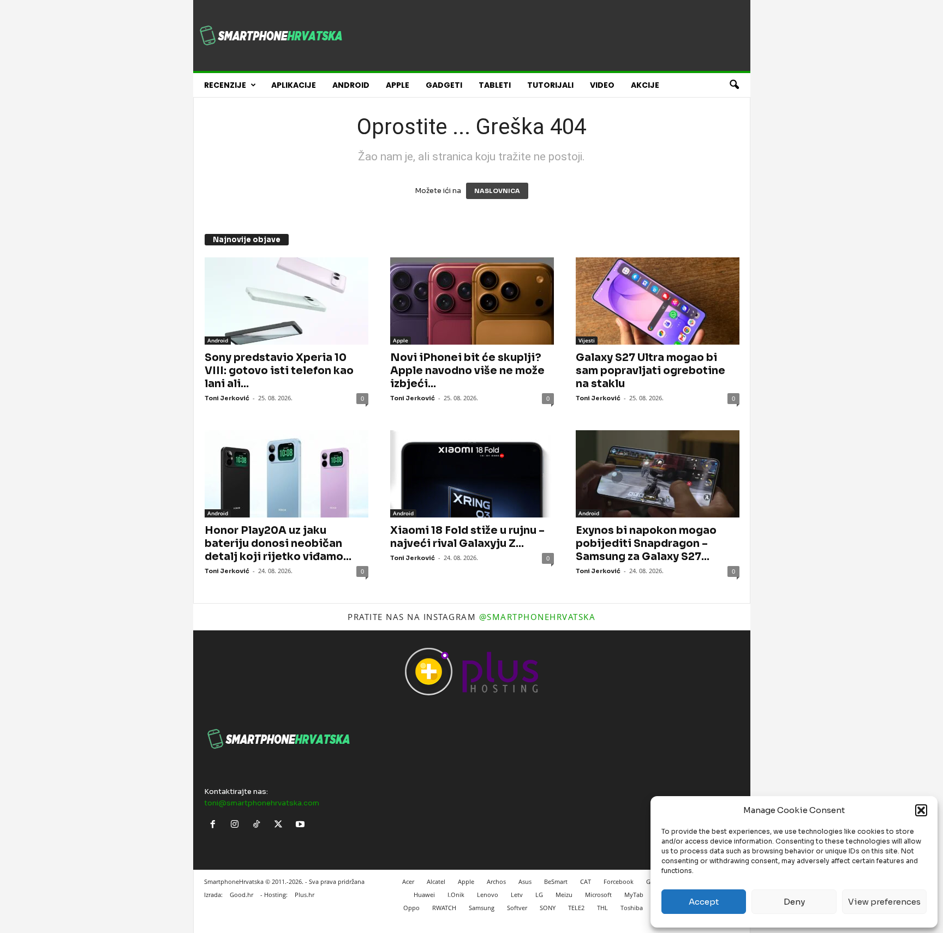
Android (350, 85)
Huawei (424, 894)
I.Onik (455, 894)
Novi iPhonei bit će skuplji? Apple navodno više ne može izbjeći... (467, 370)
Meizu (564, 894)
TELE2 (576, 908)
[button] (921, 810)
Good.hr (241, 894)
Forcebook (619, 881)
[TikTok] (259, 825)
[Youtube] (301, 825)
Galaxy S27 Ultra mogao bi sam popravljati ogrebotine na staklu (650, 370)
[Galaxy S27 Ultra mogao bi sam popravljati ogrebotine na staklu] (657, 301)
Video (602, 85)
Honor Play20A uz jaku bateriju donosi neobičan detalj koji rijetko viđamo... (278, 543)
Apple (397, 85)
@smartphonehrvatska (537, 616)
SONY (548, 908)
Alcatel (436, 881)
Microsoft (598, 894)
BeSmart (556, 881)
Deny (794, 901)
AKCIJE (645, 85)
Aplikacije (293, 85)
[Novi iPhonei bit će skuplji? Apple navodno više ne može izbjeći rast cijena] (472, 301)
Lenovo (487, 894)
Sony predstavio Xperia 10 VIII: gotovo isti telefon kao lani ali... (279, 370)
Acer (408, 881)
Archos (496, 881)
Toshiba (631, 908)
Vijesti (586, 340)
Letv (517, 894)
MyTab (633, 894)
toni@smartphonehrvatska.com (261, 803)
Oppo (411, 908)
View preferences (884, 901)
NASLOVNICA (497, 191)
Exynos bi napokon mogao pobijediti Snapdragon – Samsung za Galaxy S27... (646, 543)
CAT (585, 881)
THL (602, 908)
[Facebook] (215, 825)
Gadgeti (444, 85)
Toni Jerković (227, 398)
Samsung (481, 908)
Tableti (495, 85)
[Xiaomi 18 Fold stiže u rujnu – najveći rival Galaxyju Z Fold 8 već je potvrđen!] (472, 473)
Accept (704, 901)
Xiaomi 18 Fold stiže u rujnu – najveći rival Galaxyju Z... (467, 537)
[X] (280, 825)
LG (539, 894)
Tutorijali (550, 85)
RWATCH (444, 908)
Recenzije (225, 85)
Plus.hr (304, 894)
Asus (525, 881)
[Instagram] (237, 825)
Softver (517, 908)
